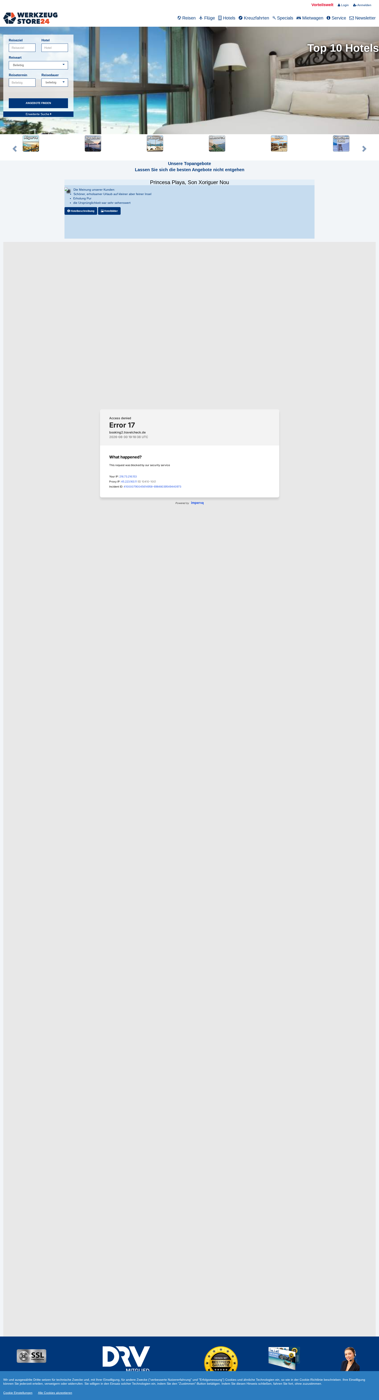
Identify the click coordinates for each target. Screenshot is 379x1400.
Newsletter (365, 18)
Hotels (228, 18)
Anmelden (364, 5)
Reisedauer (50, 75)
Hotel (45, 40)
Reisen (188, 18)
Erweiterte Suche (38, 114)
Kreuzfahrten (256, 18)
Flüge (209, 18)
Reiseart (15, 57)
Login (344, 5)
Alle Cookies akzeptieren (55, 1393)
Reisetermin (18, 75)
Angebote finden (38, 103)
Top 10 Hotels (343, 48)
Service (338, 18)
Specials (284, 18)
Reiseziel (16, 40)
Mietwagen (312, 18)
